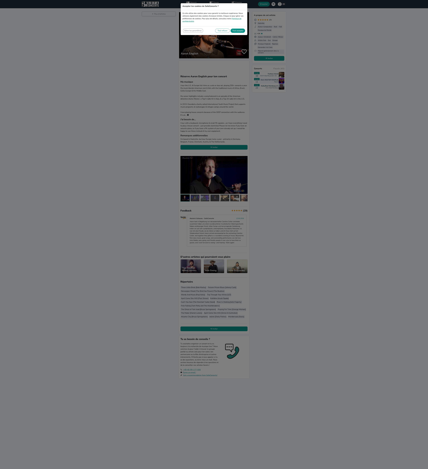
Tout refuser (222, 30)
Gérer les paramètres (193, 30)
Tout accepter (237, 30)
